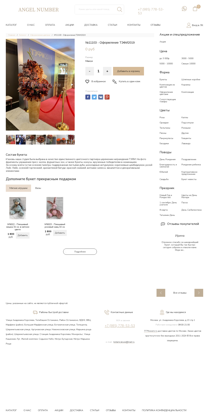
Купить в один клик (129, 81)
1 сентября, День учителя (168, 203)
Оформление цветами (40, 35)
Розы (162, 117)
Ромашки (185, 127)
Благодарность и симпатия (168, 165)
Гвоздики (164, 143)
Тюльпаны (165, 127)
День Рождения (167, 159)
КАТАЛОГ (11, 25)
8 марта (164, 209)
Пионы (163, 133)
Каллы (184, 117)
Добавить (23, 235)
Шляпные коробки (190, 79)
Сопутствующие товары (168, 100)
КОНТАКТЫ (133, 25)
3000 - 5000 (187, 58)
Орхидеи (164, 122)
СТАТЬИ (112, 25)
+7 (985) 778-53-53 (151, 11)
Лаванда (185, 143)
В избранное (98, 81)
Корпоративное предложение (189, 173)
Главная (11, 35)
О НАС (31, 25)
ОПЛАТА (50, 25)
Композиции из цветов (167, 85)
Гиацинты (186, 138)
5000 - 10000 (166, 63)
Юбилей (164, 172)
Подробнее (80, 251)
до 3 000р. (165, 58)
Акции (163, 41)
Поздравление (188, 159)
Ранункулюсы (166, 138)
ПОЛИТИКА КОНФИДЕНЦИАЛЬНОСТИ (164, 410)
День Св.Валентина (191, 209)
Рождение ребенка (191, 164)
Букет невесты (188, 179)
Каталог (22, 35)
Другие (185, 133)
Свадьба (164, 179)
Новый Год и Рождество (166, 196)
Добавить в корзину (128, 71)
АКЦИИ (69, 25)
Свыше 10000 (188, 63)
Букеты (163, 79)
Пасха (184, 202)
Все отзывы (180, 292)
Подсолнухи (187, 122)
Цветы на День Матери (189, 196)
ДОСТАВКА (91, 25)
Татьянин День (167, 215)
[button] (40, 85)
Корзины (185, 84)
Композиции (187, 92)
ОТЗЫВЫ (155, 25)
